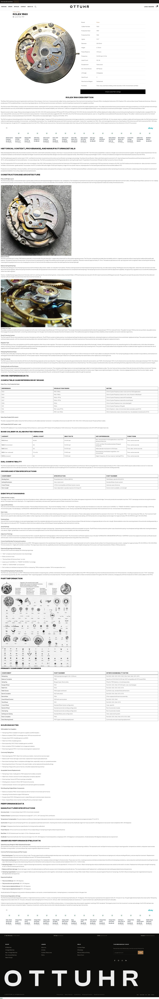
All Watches (8, 947)
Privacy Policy (60, 994)
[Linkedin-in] (126, 960)
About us (43, 947)
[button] (16, 2)
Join (140, 952)
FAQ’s (43, 955)
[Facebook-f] (114, 960)
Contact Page (81, 947)
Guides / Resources (46, 952)
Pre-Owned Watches (11, 955)
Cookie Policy (77, 994)
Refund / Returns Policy (83, 952)
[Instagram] (118, 960)
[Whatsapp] (122, 960)
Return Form (80, 955)
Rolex (18, 12)
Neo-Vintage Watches (11, 952)
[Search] (35, 6)
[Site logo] (79, 6)
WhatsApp (80, 950)
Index (14, 12)
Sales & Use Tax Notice (99, 994)
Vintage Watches (9, 950)
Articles (43, 950)
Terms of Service (68, 994)
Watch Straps (9, 957)
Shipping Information (87, 994)
